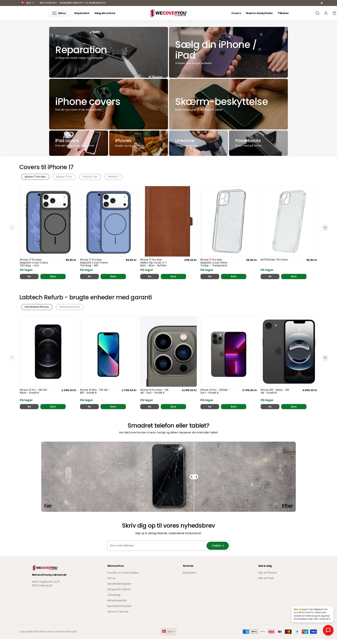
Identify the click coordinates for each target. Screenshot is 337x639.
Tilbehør (283, 13)
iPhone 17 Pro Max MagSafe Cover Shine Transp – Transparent (213, 262)
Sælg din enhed (104, 13)
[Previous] (12, 228)
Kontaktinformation (119, 606)
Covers (236, 13)
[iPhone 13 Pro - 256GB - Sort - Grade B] (229, 351)
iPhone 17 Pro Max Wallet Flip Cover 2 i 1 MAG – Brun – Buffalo (153, 262)
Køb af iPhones (267, 572)
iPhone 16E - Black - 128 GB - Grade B (275, 391)
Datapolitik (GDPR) (119, 589)
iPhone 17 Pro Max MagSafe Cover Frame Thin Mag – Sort (34, 262)
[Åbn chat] (328, 630)
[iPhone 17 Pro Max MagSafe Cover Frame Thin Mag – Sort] (48, 221)
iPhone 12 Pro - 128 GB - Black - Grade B (34, 391)
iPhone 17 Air (90, 176)
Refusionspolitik (117, 600)
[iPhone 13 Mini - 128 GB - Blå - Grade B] (108, 351)
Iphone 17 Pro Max (35, 176)
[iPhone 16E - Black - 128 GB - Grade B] (289, 351)
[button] (59, 13)
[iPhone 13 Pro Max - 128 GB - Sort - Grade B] (168, 351)
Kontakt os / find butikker (123, 572)
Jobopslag (113, 595)
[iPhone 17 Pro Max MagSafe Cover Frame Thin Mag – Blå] (108, 221)
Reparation (82, 13)
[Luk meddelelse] (322, 3)
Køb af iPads (266, 578)
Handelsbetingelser (119, 583)
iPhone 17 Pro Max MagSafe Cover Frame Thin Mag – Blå (94, 262)
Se (29, 276)
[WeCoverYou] (168, 13)
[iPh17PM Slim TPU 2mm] (289, 221)
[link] (55, 568)
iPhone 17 (113, 176)
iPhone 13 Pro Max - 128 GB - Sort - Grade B (154, 391)
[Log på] (326, 13)
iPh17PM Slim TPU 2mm (274, 259)
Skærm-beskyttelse (259, 13)
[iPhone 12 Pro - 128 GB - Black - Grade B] (48, 351)
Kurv (53, 276)
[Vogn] (334, 13)
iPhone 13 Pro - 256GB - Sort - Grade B (214, 391)
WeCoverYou (48, 631)
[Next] (325, 228)
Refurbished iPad (70, 307)
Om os (111, 578)
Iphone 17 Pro (64, 176)
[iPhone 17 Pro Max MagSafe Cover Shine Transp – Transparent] (229, 221)
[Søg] (317, 13)
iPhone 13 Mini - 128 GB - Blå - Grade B (95, 391)
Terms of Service (117, 611)
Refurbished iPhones (37, 307)
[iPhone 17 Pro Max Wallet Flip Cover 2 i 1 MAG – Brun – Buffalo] (168, 221)
